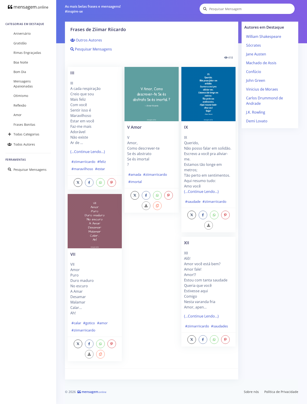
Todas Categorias (26, 134)
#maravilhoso (82, 169)
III (72, 72)
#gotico (89, 323)
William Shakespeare (263, 36)
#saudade (192, 201)
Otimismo (20, 96)
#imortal (135, 181)
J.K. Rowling (255, 112)
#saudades (219, 326)
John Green (255, 80)
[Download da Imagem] (89, 354)
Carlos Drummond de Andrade (264, 101)
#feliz (101, 161)
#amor (102, 323)
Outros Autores (88, 40)
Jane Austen (256, 54)
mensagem (30, 7)
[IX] (208, 93)
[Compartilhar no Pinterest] (111, 182)
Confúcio (253, 71)
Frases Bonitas (24, 124)
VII (73, 254)
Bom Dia (19, 72)
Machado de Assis (261, 62)
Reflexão (19, 105)
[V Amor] (152, 93)
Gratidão (20, 43)
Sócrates (253, 45)
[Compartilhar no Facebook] (89, 182)
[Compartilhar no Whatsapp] (100, 182)
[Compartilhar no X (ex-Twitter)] (78, 182)
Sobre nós (251, 392)
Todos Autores (24, 144)
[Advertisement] (151, 288)
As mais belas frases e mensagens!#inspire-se (93, 9)
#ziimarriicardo (83, 161)
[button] (100, 354)
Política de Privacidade (281, 392)
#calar (76, 323)
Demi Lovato (256, 121)
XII (186, 242)
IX (186, 127)
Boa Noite (20, 62)
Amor (17, 115)
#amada (134, 174)
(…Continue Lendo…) (87, 151)
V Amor (134, 127)
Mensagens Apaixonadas (23, 83)
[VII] (95, 220)
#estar (100, 169)
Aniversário (22, 33)
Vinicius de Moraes (262, 89)
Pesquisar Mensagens (30, 169)
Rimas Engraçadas (27, 52)
